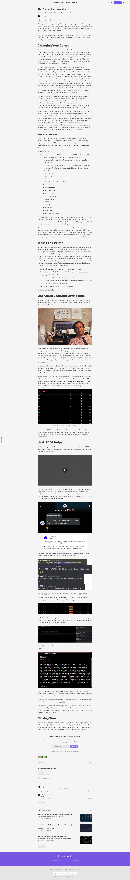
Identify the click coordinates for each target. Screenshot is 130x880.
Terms (69, 869)
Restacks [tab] (47, 773)
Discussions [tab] (49, 810)
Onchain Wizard (45, 15)
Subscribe (117, 2)
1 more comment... (42, 802)
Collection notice (76, 869)
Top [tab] (39, 810)
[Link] (35, 45)
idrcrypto (43, 787)
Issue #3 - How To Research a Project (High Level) (55, 825)
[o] (65, 470)
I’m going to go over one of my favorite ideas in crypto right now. (55, 838)
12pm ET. (62, 702)
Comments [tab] (41, 773)
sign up (40, 696)
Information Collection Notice (64, 751)
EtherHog (43, 794)
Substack (57, 877)
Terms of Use (72, 750)
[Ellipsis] (91, 787)
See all (41, 847)
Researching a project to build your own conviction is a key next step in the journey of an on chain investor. (57, 827)
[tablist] (44, 773)
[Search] (108, 2)
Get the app (72, 873)
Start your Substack (61, 873)
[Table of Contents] (2, 440)
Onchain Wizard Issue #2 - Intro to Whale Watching (55, 814)
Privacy (65, 869)
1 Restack (55, 757)
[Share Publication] (111, 2)
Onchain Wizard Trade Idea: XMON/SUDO (52, 836)
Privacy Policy (76, 751)
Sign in (125, 2)
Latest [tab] (43, 810)
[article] (65, 817)
